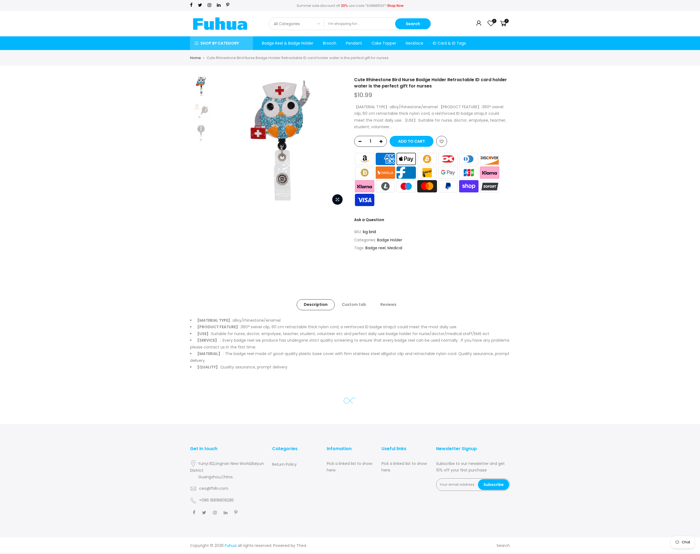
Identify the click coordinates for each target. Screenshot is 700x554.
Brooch (329, 43)
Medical (394, 248)
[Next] (336, 142)
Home (195, 57)
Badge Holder (389, 240)
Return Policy (284, 464)
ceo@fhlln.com (213, 488)
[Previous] (224, 142)
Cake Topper (384, 43)
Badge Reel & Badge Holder (287, 43)
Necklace (414, 43)
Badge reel (375, 248)
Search (413, 24)
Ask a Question (369, 219)
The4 (301, 545)
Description (316, 304)
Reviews (388, 304)
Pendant (354, 43)
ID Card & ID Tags (449, 43)
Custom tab (354, 304)
